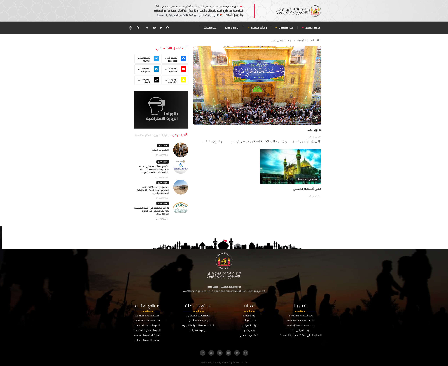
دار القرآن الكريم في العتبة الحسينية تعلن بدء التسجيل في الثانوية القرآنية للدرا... (151, 211)
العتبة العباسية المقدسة (147, 335)
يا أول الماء (314, 129)
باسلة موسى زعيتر (281, 40)
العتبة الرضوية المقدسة (147, 325)
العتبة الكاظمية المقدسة (147, 320)
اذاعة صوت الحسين (249, 335)
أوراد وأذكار (249, 330)
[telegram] (220, 353)
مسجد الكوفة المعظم (147, 340)
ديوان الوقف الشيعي (198, 320)
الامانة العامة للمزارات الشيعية (198, 325)
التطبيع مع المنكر (160, 150)
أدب (315, 120)
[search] (137, 27)
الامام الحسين (312, 27)
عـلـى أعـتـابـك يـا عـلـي (307, 188)
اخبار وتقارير (162, 161)
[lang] (130, 28)
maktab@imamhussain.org (301, 320)
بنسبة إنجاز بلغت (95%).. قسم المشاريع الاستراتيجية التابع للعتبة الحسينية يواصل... (153, 190)
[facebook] (167, 27)
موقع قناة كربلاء (198, 330)
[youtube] (154, 27)
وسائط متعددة (258, 27)
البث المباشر (210, 27)
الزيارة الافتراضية (249, 325)
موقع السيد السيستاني (198, 315)
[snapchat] (211, 353)
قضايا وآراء (163, 145)
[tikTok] (202, 353)
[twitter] (161, 27)
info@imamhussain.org (301, 315)
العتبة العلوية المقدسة (147, 315)
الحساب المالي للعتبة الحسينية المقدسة (301, 335)
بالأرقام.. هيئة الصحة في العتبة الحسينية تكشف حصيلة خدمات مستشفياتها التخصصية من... (154, 169)
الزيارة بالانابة (232, 27)
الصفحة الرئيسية (306, 40)
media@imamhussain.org (300, 325)
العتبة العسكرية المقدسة (147, 330)
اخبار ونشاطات (285, 27)
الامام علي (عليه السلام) (307, 179)
